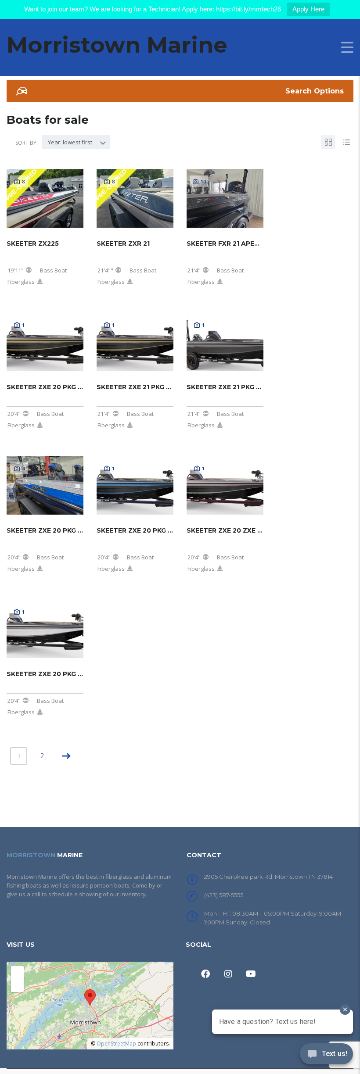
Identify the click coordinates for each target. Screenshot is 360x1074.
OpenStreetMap (116, 1043)
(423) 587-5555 (223, 895)
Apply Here (308, 9)
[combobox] (76, 142)
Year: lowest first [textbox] (70, 142)
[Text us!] (326, 1056)
